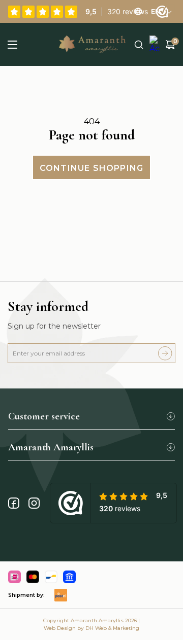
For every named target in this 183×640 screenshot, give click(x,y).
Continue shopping (91, 168)
